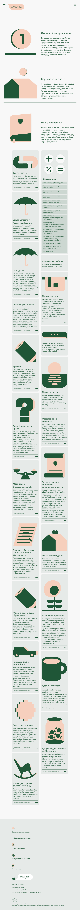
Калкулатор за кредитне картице (52, 207)
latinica (22, 884)
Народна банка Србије (18, 887)
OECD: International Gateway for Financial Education (26, 892)
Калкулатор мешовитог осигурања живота (52, 247)
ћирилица (14, 884)
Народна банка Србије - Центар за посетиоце (24, 889)
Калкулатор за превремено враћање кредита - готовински (53, 231)
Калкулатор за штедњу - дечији (52, 192)
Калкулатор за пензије (52, 243)
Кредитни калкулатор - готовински (52, 197)
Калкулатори (48, 251)
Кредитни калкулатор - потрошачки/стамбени (52, 202)
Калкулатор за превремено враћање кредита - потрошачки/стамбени (53, 238)
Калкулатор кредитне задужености (51, 212)
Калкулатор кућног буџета (53, 183)
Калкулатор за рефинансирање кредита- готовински (53, 217)
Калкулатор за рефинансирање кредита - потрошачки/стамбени (53, 224)
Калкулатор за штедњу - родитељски (52, 187)
